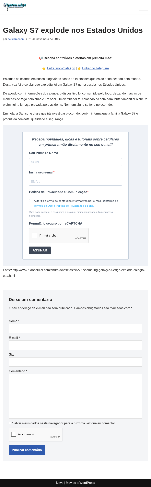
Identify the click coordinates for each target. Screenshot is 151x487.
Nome (14, 321)
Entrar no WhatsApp (61, 68)
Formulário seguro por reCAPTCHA (55, 223)
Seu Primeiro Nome (43, 153)
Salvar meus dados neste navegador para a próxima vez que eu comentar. (63, 423)
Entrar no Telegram (95, 68)
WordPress (87, 482)
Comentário (18, 371)
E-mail (14, 337)
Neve (60, 482)
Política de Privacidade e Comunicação (58, 192)
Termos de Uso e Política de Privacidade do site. (64, 205)
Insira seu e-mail (41, 172)
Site (11, 354)
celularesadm (16, 38)
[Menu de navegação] (143, 7)
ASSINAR (40, 250)
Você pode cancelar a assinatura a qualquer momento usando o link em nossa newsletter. (71, 214)
